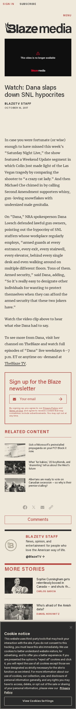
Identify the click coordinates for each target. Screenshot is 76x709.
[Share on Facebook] (25, 507)
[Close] (71, 627)
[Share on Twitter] (33, 507)
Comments (38, 520)
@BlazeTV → (35, 556)
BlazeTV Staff (18, 104)
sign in (8, 4)
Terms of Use (16, 411)
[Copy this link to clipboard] (51, 507)
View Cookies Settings (38, 701)
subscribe (28, 4)
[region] (38, 665)
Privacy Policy (50, 408)
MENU (67, 15)
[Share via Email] (42, 507)
